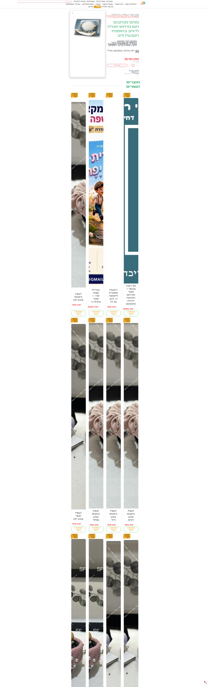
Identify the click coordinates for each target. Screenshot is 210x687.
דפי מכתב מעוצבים (128, 73)
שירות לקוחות (80, 1)
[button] (130, 4)
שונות (125, 15)
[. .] (131, 191)
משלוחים (91, 1)
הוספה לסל (117, 65)
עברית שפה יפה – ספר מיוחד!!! (96, 296)
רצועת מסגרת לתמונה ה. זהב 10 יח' (113, 296)
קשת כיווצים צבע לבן (78, 297)
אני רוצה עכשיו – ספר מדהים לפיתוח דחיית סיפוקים (131, 295)
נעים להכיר (100, 1)
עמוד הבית (134, 15)
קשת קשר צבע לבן (78, 516)
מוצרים (109, 1)
